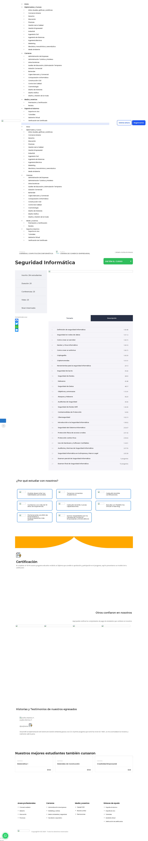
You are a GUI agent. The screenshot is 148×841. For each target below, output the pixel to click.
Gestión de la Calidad (35, 25)
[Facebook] (31, 320)
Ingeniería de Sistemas (36, 37)
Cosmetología (33, 87)
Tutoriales (31, 115)
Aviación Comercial (35, 68)
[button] (65, 124)
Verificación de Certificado (37, 121)
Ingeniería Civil (33, 34)
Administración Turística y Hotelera (40, 59)
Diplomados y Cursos (32, 7)
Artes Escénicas (33, 62)
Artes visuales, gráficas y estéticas (40, 10)
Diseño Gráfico (33, 93)
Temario (69, 318)
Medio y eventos (30, 99)
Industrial (31, 31)
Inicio (26, 4)
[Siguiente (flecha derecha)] (3, 840)
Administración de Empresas (38, 56)
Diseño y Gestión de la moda (38, 96)
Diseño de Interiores (35, 90)
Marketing (31, 43)
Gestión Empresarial (35, 28)
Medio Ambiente (34, 50)
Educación (32, 19)
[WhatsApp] (31, 326)
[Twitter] (31, 323)
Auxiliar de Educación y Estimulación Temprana (45, 65)
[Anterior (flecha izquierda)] (1, 840)
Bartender (31, 71)
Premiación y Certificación (37, 102)
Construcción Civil (34, 81)
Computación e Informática (38, 78)
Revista (30, 106)
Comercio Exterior (34, 13)
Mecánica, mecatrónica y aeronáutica (42, 46)
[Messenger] (31, 330)
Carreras (28, 53)
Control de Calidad (35, 84)
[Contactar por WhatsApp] (5, 835)
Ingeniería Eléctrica (35, 40)
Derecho (31, 16)
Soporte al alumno (31, 108)
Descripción (111, 318)
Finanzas (31, 22)
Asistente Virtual (34, 118)
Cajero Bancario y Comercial (38, 74)
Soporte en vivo (33, 111)
